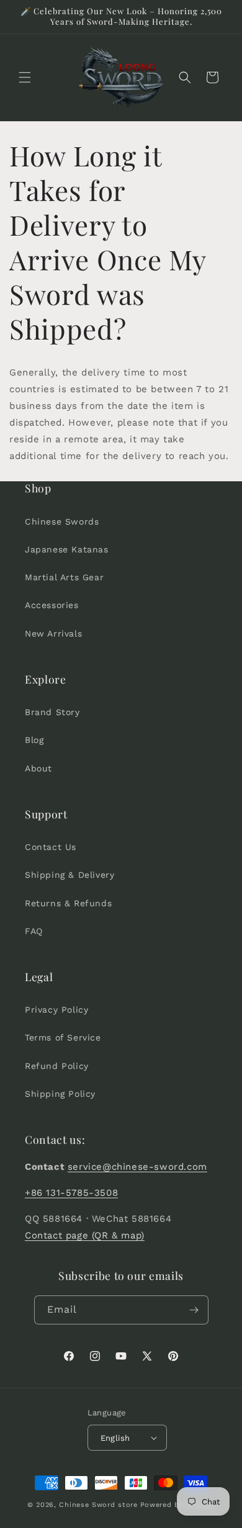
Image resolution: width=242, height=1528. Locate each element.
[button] (24, 77)
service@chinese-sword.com (137, 1166)
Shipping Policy (60, 1094)
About (38, 768)
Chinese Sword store (98, 1505)
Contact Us (50, 847)
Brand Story (52, 712)
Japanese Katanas (67, 549)
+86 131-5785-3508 (71, 1192)
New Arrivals (53, 633)
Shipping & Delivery (69, 875)
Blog (34, 740)
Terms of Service (63, 1037)
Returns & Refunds (68, 903)
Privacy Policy (56, 1010)
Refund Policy (57, 1066)
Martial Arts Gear (64, 577)
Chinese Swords (62, 521)
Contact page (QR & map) (85, 1235)
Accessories (52, 605)
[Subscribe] (194, 1309)
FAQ (34, 931)
